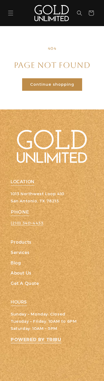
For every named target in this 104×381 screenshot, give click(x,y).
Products (21, 242)
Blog (16, 262)
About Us (21, 273)
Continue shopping (52, 84)
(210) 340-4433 (27, 223)
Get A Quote (25, 283)
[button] (11, 13)
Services (20, 252)
